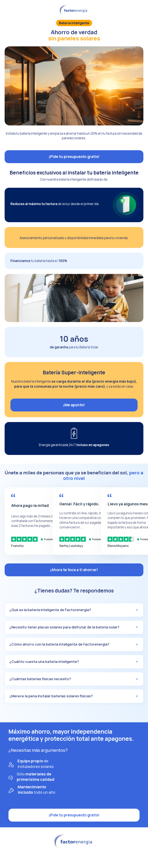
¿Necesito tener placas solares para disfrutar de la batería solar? (64, 627)
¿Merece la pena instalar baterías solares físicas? (51, 696)
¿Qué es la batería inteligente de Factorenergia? (50, 609)
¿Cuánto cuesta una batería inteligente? (44, 661)
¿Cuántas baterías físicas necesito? (40, 679)
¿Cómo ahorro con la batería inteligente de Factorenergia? (59, 644)
